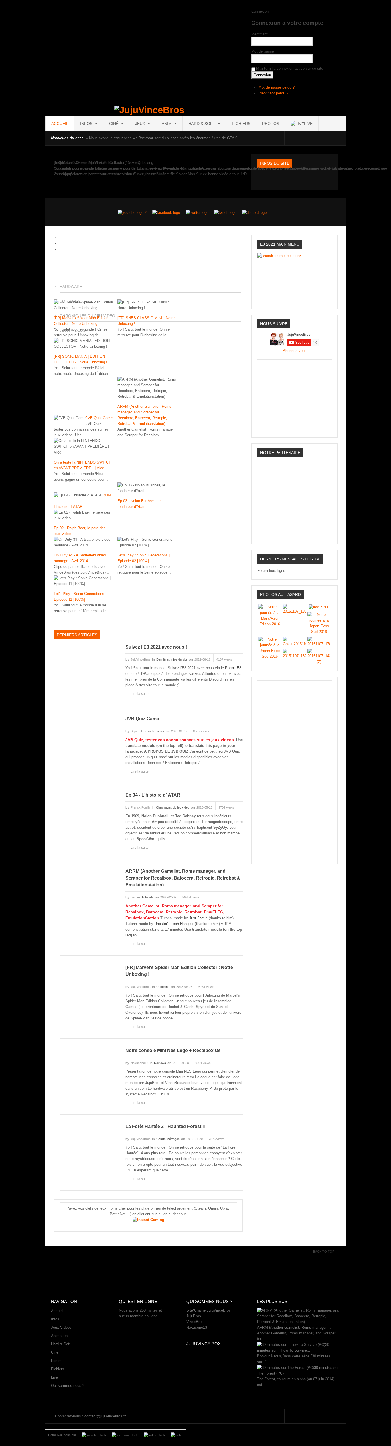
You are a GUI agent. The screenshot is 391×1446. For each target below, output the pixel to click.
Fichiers (241, 123)
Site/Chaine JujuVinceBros (208, 1310)
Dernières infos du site (171, 659)
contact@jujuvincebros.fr (105, 1416)
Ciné (114, 123)
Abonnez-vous (295, 351)
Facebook (263, 138)
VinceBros (195, 1322)
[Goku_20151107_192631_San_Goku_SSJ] (294, 641)
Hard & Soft (202, 123)
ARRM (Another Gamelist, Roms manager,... (294, 1327)
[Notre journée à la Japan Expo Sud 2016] (318, 623)
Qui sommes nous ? (67, 1385)
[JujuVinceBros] (149, 110)
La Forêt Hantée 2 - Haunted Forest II (165, 1126)
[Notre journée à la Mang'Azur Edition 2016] (269, 615)
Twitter (277, 138)
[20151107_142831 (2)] (318, 656)
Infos (87, 123)
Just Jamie (198, 918)
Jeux (140, 123)
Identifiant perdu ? (273, 93)
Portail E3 (233, 668)
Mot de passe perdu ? (276, 87)
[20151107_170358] (318, 641)
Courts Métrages (168, 1139)
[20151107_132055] (294, 653)
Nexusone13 (196, 1327)
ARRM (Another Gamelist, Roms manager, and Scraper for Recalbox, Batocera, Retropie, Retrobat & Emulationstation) (182, 878)
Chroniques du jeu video (172, 807)
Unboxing (162, 986)
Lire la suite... (141, 694)
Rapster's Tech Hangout (174, 924)
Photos (270, 123)
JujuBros (193, 1316)
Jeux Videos (61, 1327)
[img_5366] (319, 607)
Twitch (306, 138)
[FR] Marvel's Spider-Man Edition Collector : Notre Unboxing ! (179, 971)
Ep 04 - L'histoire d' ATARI (153, 795)
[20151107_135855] (294, 609)
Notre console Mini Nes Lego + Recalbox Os (173, 1050)
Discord (320, 138)
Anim (167, 123)
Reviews (158, 731)
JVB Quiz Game (99, 418)
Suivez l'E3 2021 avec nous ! (156, 647)
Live (54, 1377)
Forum (56, 1361)
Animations (60, 1336)
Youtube (292, 138)
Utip (334, 138)
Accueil (59, 123)
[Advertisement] (294, 769)
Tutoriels (147, 897)
